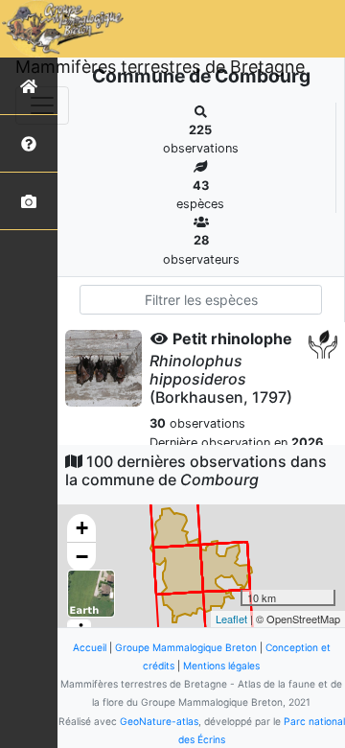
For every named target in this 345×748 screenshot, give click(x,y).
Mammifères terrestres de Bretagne (160, 67)
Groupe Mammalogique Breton (186, 647)
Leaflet (231, 618)
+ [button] (82, 528)
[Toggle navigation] (42, 105)
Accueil (89, 647)
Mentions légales (221, 665)
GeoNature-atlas (159, 721)
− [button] (82, 557)
